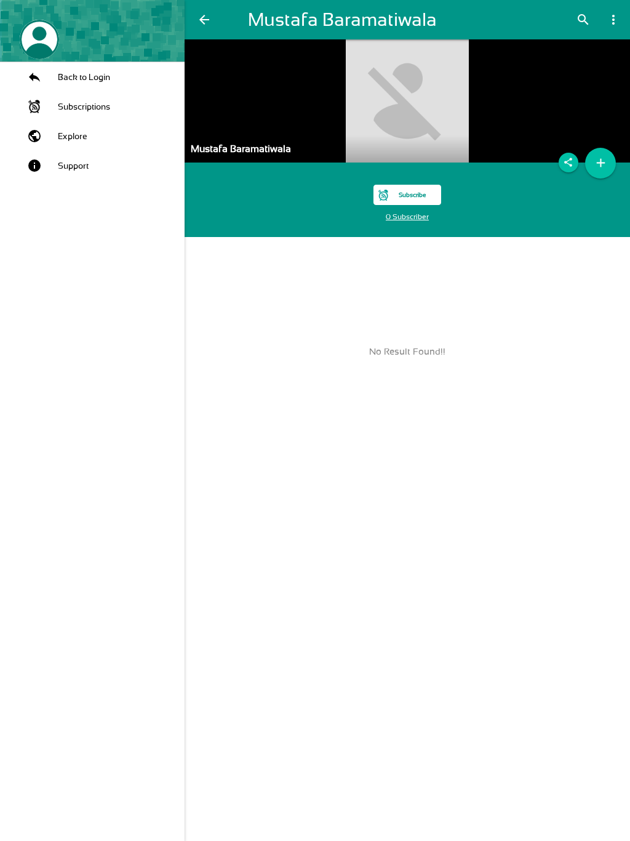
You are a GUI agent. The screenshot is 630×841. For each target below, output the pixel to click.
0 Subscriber (407, 216)
